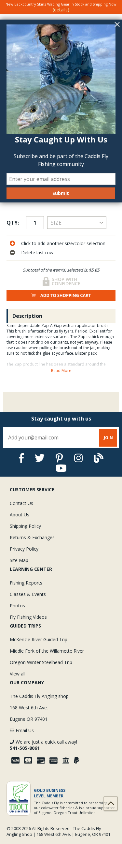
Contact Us (21, 503)
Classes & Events (28, 594)
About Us (19, 514)
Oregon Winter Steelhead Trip (41, 662)
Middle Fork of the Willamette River (47, 651)
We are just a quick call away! (43, 745)
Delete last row (37, 252)
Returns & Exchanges (32, 537)
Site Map (19, 560)
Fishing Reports (26, 583)
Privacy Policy (24, 549)
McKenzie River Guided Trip (38, 639)
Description (27, 315)
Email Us (24, 730)
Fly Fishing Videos (28, 617)
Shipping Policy (25, 526)
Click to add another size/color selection (63, 243)
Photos (17, 605)
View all (17, 674)
